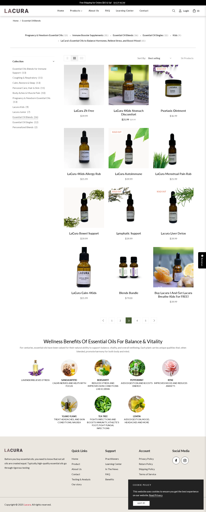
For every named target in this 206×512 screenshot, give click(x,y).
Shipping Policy (147, 469)
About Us (77, 469)
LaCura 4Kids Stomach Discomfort (129, 112)
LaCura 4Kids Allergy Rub (84, 174)
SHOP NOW (119, 2)
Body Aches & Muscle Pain (29, 92)
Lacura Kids (21, 106)
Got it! (141, 503)
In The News (111, 469)
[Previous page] (103, 320)
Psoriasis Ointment (173, 110)
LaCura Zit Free (84, 110)
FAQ (107, 474)
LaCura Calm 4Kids (84, 293)
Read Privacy (156, 495)
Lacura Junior (21, 111)
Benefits (109, 479)
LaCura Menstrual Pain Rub (173, 174)
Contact (76, 474)
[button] (173, 11)
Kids (177, 35)
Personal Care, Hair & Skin (29, 87)
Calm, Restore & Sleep (26, 82)
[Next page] (154, 320)
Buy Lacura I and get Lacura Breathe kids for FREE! (173, 294)
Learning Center (113, 463)
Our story (77, 484)
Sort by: (142, 58)
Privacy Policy (146, 458)
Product (76, 463)
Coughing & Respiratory (28, 77)
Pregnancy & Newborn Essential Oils (46, 35)
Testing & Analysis (81, 479)
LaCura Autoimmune (128, 174)
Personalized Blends (25, 127)
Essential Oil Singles (155, 35)
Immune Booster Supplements (90, 35)
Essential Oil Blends (125, 35)
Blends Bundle (128, 293)
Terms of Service (147, 474)
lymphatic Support (128, 233)
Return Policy (146, 463)
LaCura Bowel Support (84, 233)
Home (16, 20)
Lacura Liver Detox (173, 233)
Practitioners (112, 458)
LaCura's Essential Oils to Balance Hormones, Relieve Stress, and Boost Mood (103, 40)
